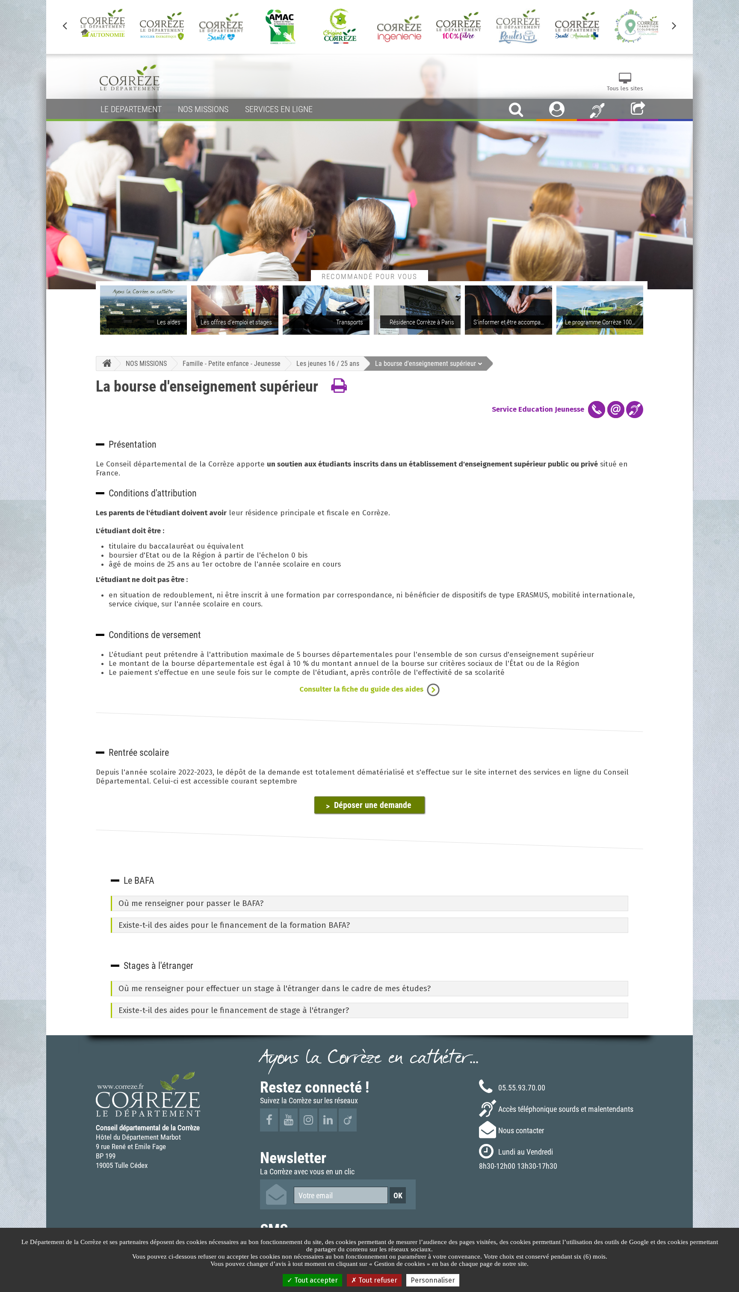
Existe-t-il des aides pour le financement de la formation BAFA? (234, 925)
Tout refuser (377, 1280)
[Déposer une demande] (151, 804)
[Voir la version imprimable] (339, 386)
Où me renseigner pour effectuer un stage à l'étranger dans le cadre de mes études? (274, 988)
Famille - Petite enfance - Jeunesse (232, 363)
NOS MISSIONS (146, 363)
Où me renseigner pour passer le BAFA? (190, 903)
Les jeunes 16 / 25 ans (327, 363)
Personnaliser (433, 1280)
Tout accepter (315, 1280)
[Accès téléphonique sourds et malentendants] (597, 110)
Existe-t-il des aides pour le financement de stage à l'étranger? (233, 1010)
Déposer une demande (372, 805)
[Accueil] (105, 363)
